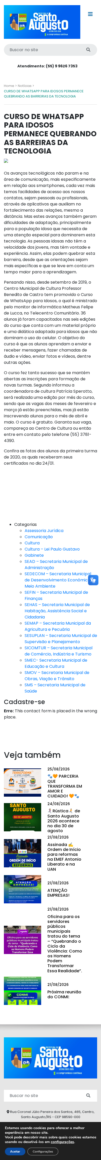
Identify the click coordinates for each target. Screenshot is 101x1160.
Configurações (43, 1151)
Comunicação (39, 537)
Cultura (32, 543)
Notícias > (26, 85)
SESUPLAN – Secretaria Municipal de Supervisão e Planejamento (61, 639)
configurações (62, 1142)
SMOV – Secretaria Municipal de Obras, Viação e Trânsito (57, 676)
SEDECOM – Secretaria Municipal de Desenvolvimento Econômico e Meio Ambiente (59, 580)
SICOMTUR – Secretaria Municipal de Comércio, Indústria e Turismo (58, 651)
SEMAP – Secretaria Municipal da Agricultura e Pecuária (58, 626)
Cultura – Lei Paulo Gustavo (52, 549)
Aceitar (15, 1151)
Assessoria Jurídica (44, 531)
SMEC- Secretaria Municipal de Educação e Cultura (56, 663)
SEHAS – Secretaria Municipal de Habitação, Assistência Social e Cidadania (57, 611)
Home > (10, 85)
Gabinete (34, 555)
